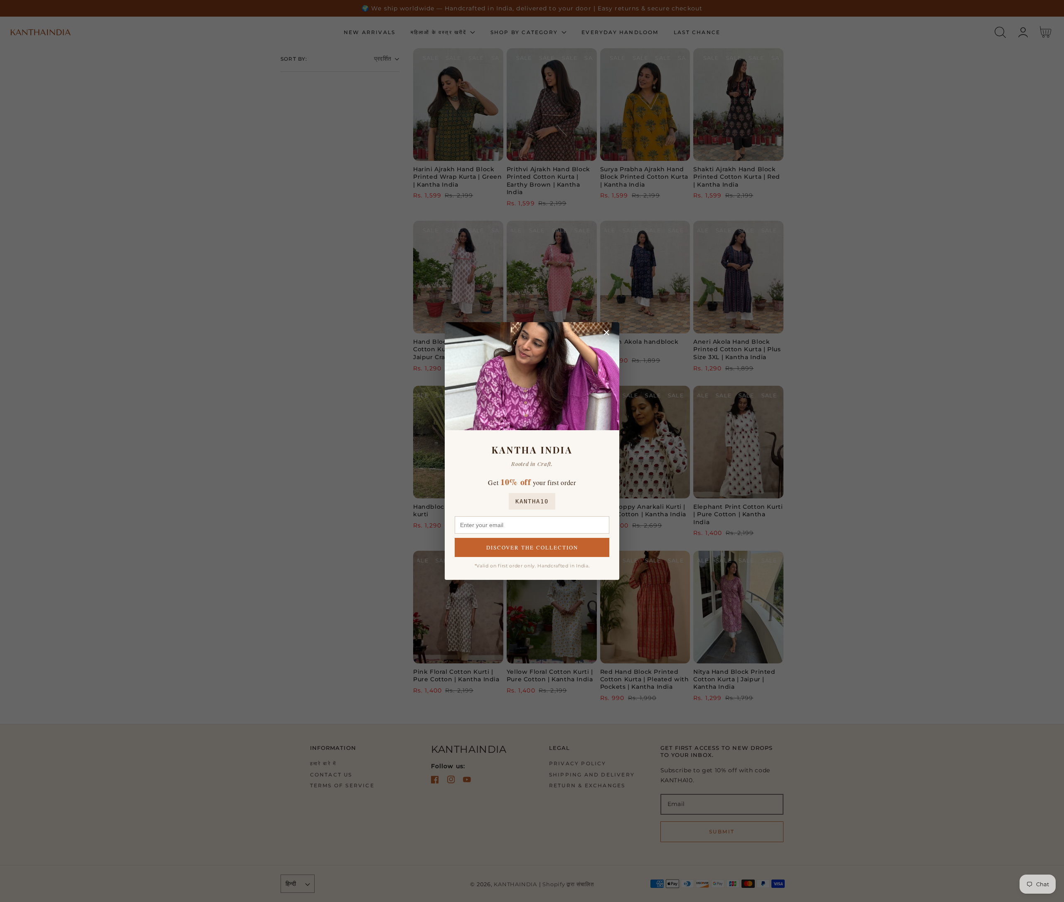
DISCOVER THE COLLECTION (532, 547)
